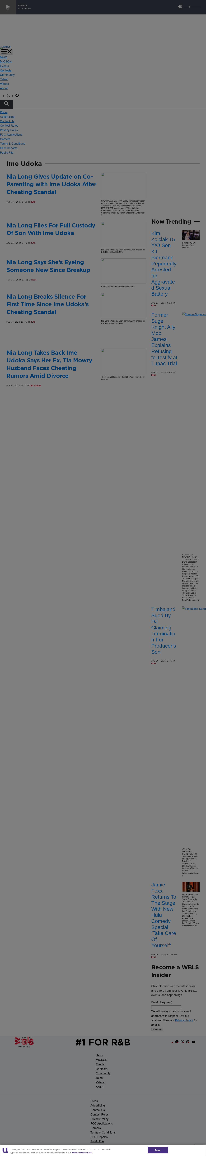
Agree (158, 1150)
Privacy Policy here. (82, 1152)
